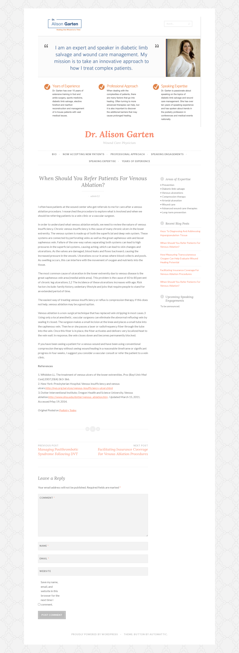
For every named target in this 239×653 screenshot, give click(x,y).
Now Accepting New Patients (83, 154)
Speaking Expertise (102, 161)
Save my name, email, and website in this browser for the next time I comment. (50, 593)
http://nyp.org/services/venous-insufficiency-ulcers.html (79, 388)
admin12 (95, 196)
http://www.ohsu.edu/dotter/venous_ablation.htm (78, 397)
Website (45, 571)
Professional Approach (128, 154)
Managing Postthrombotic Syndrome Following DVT (58, 450)
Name (44, 545)
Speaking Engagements (167, 154)
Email (44, 558)
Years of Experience (136, 161)
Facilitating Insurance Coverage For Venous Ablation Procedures (123, 450)
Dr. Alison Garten (119, 134)
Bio (54, 154)
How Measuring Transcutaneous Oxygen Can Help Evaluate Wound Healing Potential (179, 258)
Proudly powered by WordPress (94, 634)
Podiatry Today (67, 410)
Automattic (158, 634)
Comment (47, 497)
